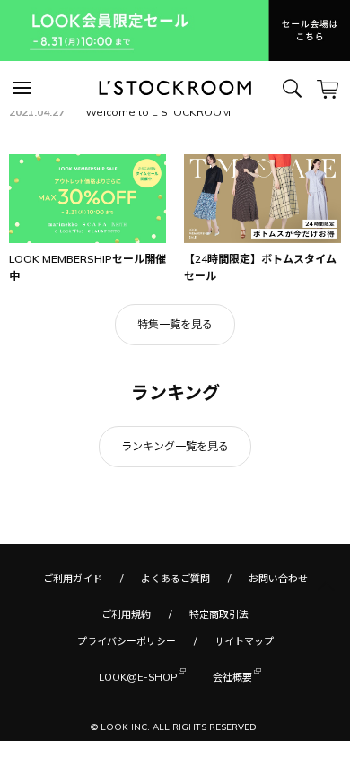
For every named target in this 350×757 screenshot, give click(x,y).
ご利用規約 (126, 614)
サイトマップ (244, 641)
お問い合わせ (278, 578)
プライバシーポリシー (126, 641)
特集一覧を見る (175, 324)
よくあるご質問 (175, 578)
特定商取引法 (219, 614)
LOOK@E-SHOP (138, 677)
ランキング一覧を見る (175, 446)
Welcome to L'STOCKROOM (158, 111)
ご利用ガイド (72, 578)
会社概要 (232, 677)
